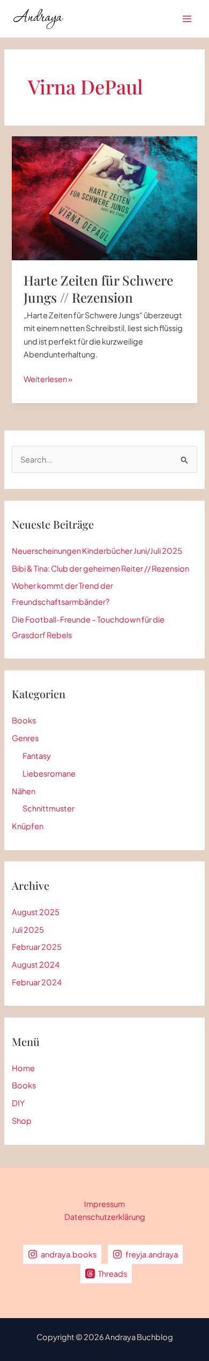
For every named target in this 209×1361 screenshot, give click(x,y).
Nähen (23, 791)
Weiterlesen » (48, 379)
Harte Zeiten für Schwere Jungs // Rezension (98, 288)
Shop (22, 1120)
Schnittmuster (48, 808)
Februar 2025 (37, 947)
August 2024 (35, 964)
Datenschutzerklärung (104, 1216)
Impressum (104, 1204)
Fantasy (37, 755)
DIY (18, 1103)
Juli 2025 (28, 929)
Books (24, 720)
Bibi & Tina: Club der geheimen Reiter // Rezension (100, 568)
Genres (25, 738)
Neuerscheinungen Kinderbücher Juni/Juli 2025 (97, 550)
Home (23, 1068)
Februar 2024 (37, 982)
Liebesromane (49, 773)
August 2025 (35, 912)
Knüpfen (27, 826)
